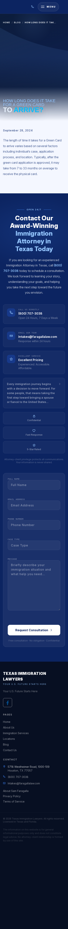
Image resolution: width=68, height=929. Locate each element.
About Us (8, 727)
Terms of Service (14, 801)
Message (12, 559)
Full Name (14, 479)
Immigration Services (16, 733)
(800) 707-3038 (30, 313)
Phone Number (16, 519)
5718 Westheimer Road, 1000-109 (28, 766)
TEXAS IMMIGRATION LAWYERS (24, 676)
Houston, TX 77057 (20, 770)
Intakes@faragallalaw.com (37, 337)
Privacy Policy (12, 796)
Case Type (14, 539)
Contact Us (10, 750)
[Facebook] (7, 702)
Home (6, 22)
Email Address (16, 499)
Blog (17, 22)
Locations (9, 738)
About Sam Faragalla (16, 790)
